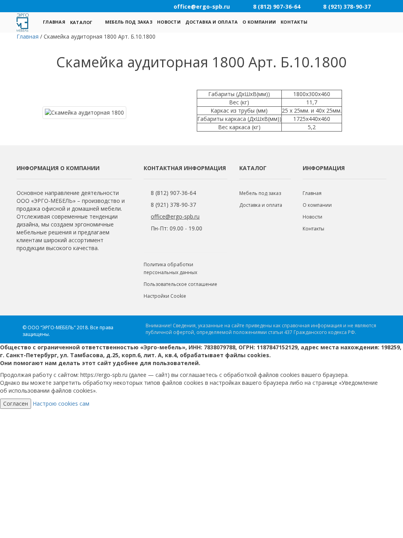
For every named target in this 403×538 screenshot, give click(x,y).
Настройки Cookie (165, 296)
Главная (54, 22)
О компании (259, 22)
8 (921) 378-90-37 (173, 204)
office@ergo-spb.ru (175, 216)
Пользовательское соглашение (180, 284)
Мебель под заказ (128, 22)
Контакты (294, 22)
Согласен (15, 403)
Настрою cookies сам (61, 403)
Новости (169, 22)
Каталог (81, 22)
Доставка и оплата (211, 22)
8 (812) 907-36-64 (173, 193)
